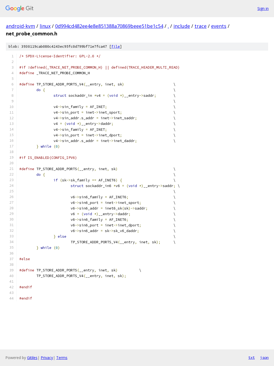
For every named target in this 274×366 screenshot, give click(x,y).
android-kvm (20, 26)
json (264, 357)
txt (251, 357)
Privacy (47, 357)
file (115, 46)
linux (45, 26)
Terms (61, 357)
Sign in (263, 8)
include (181, 26)
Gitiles (32, 357)
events (218, 26)
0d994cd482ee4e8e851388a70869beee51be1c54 (109, 26)
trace (201, 26)
